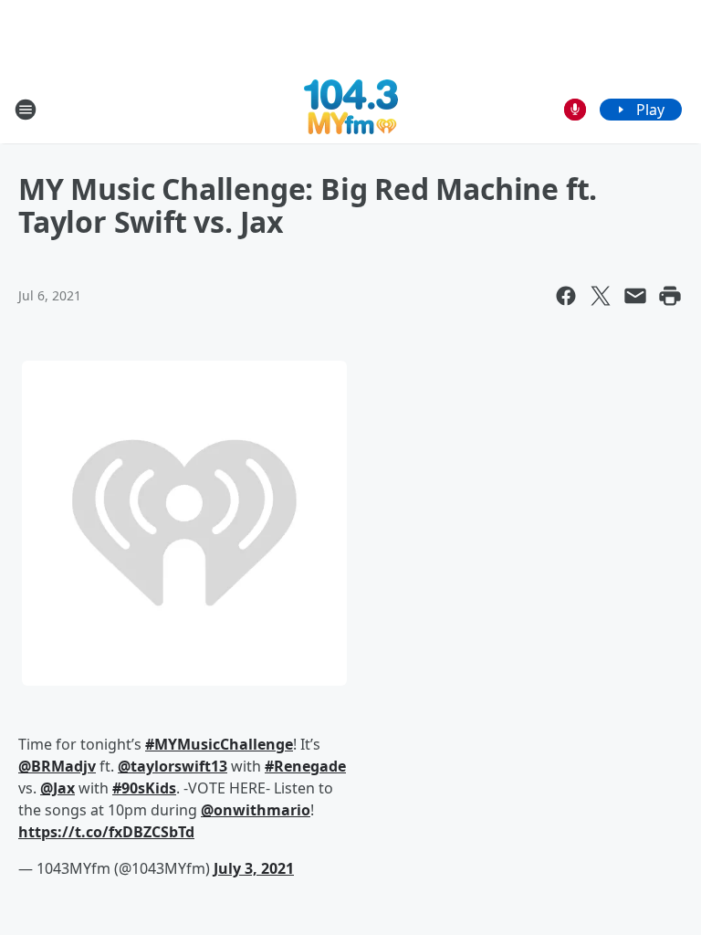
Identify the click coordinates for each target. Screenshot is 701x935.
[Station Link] (351, 109)
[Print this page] (670, 296)
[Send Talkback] (575, 110)
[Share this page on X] (600, 296)
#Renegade (305, 766)
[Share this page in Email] (635, 296)
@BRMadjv (57, 766)
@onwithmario (255, 810)
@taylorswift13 (172, 766)
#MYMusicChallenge (219, 744)
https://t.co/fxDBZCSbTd (106, 832)
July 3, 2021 (254, 868)
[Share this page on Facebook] (566, 296)
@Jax (57, 788)
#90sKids (144, 788)
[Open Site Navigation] (26, 110)
